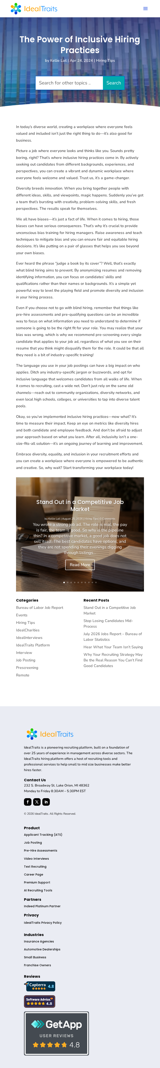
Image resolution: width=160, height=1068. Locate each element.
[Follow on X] (37, 802)
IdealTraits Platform (33, 645)
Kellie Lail (58, 60)
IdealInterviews (29, 637)
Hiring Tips (105, 60)
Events (22, 615)
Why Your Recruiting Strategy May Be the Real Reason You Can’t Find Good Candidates (113, 660)
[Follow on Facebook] (27, 802)
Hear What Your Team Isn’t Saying (113, 647)
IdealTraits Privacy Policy (43, 923)
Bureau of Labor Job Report (39, 607)
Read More (80, 565)
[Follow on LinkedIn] (46, 802)
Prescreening (27, 667)
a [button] (145, 8)
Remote (22, 675)
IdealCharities (28, 630)
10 (96, 582)
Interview (24, 652)
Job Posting (25, 660)
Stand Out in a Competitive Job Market (80, 505)
